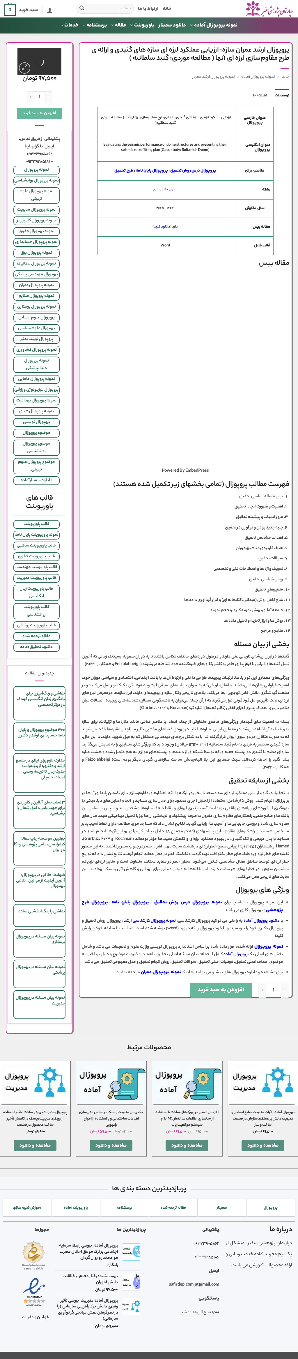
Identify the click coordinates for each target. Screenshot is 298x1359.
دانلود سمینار (172, 25)
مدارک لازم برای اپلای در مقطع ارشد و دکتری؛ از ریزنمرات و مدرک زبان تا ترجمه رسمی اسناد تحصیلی (40, 769)
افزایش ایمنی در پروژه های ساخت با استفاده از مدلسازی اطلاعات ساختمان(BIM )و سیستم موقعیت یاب (187, 1119)
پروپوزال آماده (236, 954)
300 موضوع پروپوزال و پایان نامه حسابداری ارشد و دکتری (41, 733)
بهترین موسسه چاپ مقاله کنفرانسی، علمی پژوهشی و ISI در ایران (39, 845)
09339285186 (206, 1257)
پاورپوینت (144, 25)
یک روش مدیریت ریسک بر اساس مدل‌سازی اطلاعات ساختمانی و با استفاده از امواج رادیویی (111, 1119)
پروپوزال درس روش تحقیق (193, 171)
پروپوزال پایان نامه (152, 171)
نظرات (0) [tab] (260, 95)
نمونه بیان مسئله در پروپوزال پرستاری (40, 939)
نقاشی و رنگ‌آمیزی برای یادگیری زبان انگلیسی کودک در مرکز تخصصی (41, 699)
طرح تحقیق (123, 171)
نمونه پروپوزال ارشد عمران (213, 77)
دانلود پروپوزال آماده (261, 921)
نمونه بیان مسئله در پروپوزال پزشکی (40, 970)
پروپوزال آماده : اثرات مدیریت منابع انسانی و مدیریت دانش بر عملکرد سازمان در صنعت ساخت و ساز (263, 1119)
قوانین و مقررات (35, 1317)
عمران (173, 189)
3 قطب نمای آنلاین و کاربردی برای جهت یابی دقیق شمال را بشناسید (41, 808)
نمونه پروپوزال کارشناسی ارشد (150, 921)
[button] (50, 10)
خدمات (71, 25)
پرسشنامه (96, 25)
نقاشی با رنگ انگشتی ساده (41, 911)
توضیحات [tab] (282, 95)
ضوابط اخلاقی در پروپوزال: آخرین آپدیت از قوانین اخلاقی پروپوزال (40, 881)
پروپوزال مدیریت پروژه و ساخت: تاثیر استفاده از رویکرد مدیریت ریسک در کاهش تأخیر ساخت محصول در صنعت (35, 1119)
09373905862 (206, 1243)
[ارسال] (82, 9)
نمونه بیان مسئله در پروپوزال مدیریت (40, 1001)
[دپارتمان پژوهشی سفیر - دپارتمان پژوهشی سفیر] (237, 9)
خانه (167, 9)
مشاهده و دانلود (263, 1145)
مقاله (120, 25)
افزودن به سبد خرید (221, 990)
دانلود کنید (162, 227)
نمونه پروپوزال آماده (215, 25)
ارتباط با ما (148, 9)
